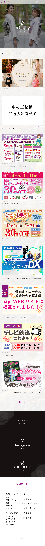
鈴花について (12, 494)
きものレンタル (11, 522)
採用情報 (27, 518)
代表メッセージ (11, 500)
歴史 (7, 503)
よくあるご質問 (30, 503)
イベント (27, 494)
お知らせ (10, 53)
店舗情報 (27, 513)
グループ (9, 508)
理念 (7, 497)
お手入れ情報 (10, 519)
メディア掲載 (17, 53)
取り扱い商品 (10, 516)
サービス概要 (12, 513)
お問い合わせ (29, 508)
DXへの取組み (11, 524)
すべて (5, 53)
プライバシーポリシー (22, 538)
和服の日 (9, 505)
